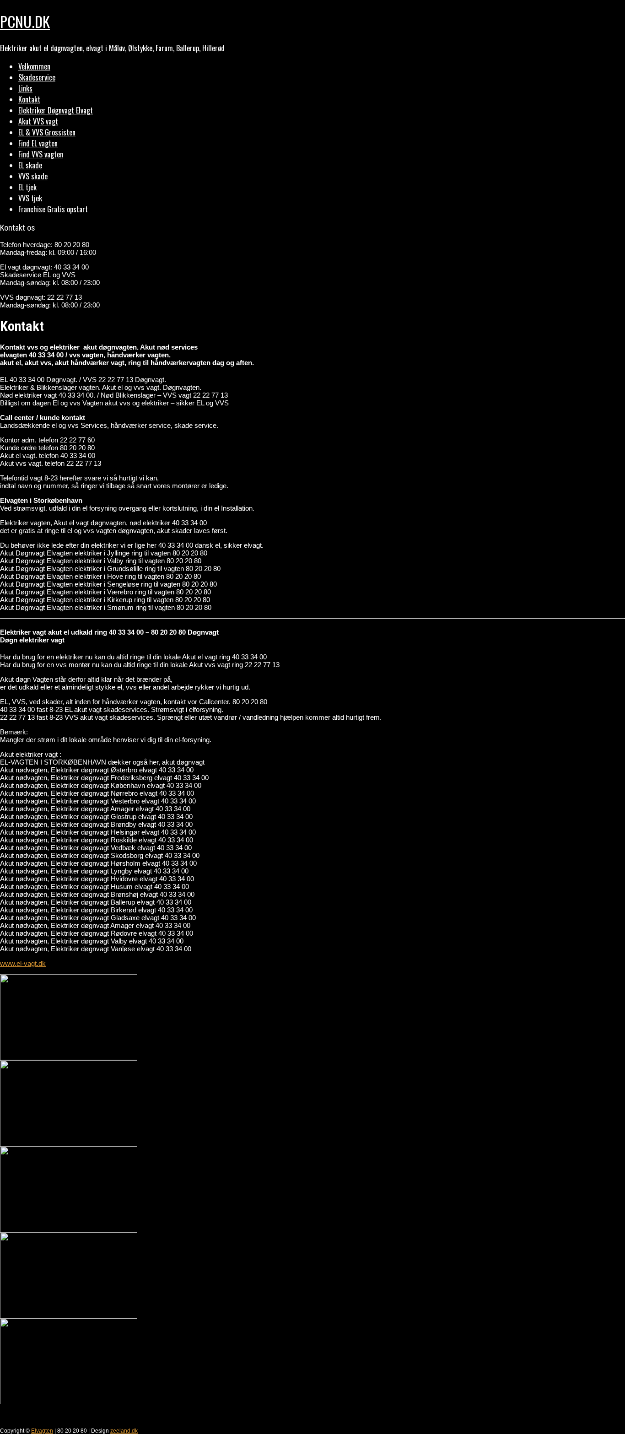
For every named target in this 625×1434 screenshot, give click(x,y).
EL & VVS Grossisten (46, 132)
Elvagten (42, 1431)
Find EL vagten (38, 143)
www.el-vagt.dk (23, 963)
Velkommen (34, 66)
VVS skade (33, 176)
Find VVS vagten (40, 154)
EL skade (30, 165)
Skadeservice (36, 77)
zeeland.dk (124, 1431)
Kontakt (29, 99)
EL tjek (27, 187)
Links (25, 88)
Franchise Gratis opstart (53, 209)
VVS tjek (30, 198)
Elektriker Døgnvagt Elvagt (55, 110)
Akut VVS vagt (38, 121)
